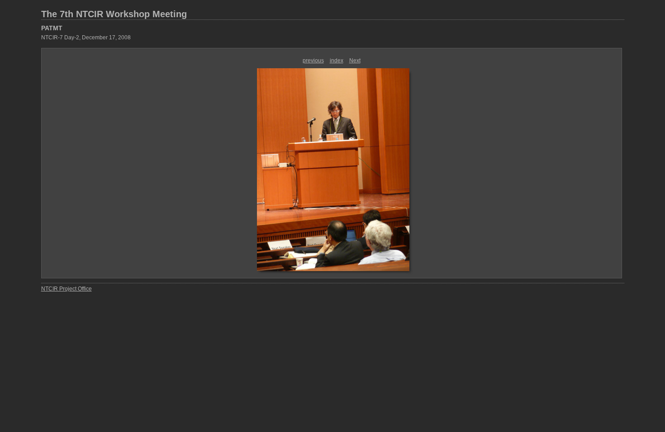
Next (355, 60)
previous (313, 60)
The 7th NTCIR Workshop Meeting (114, 14)
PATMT (51, 28)
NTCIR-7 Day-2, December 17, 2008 (86, 37)
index (336, 60)
